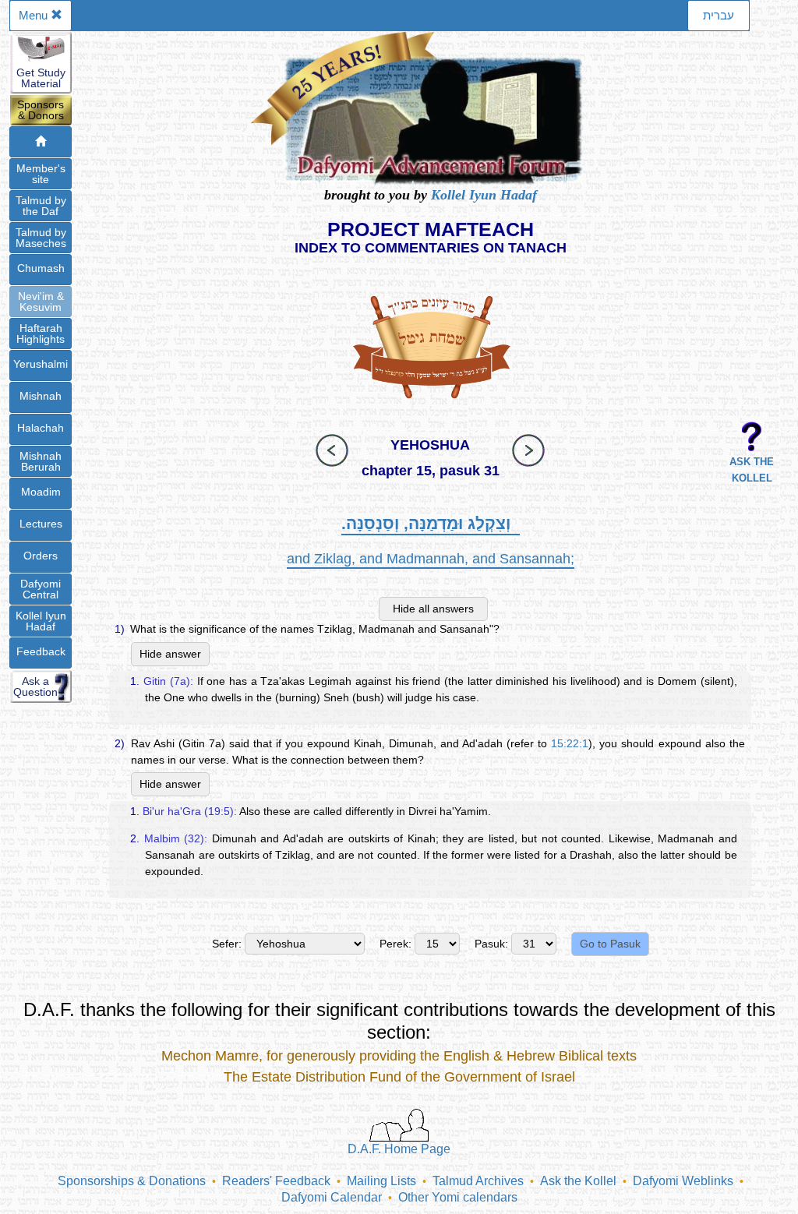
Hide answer (170, 654)
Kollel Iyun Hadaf (484, 195)
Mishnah (40, 396)
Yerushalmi (40, 364)
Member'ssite (40, 173)
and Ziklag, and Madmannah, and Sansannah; (430, 558)
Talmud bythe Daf (41, 205)
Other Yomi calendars (457, 1197)
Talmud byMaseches (41, 237)
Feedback (40, 651)
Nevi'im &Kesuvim (41, 301)
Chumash (41, 268)
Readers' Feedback (276, 1181)
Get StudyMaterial (40, 78)
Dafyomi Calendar (331, 1197)
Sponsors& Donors (40, 110)
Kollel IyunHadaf (41, 621)
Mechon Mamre (210, 1056)
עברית (718, 15)
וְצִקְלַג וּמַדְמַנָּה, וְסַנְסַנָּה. (430, 523)
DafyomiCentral (40, 589)
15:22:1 (569, 743)
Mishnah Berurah (40, 461)
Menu (35, 15)
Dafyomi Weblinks (683, 1181)
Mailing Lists (381, 1181)
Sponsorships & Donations (132, 1181)
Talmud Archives (478, 1181)
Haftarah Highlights (40, 333)
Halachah (40, 428)
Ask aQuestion (35, 686)
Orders (40, 555)
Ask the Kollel (578, 1181)
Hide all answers (433, 608)
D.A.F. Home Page (399, 1149)
